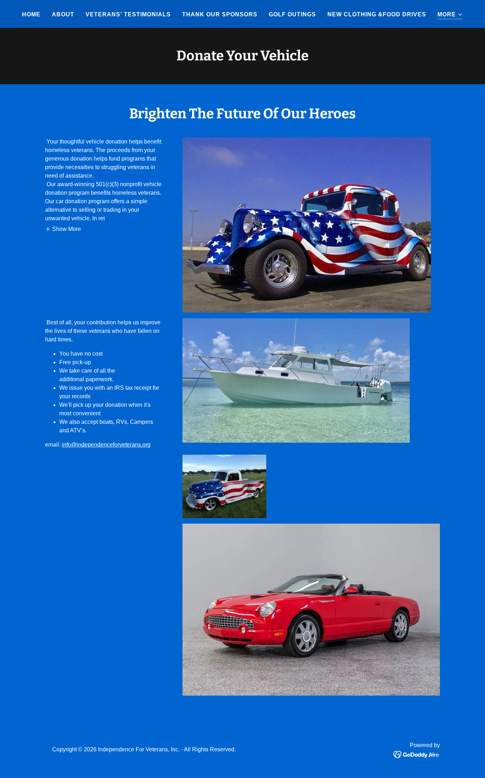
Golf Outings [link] (292, 14)
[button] (450, 14)
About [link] (63, 14)
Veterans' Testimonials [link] (128, 14)
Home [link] (31, 14)
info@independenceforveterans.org (106, 445)
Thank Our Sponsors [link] (219, 14)
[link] (416, 754)
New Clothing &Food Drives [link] (376, 14)
